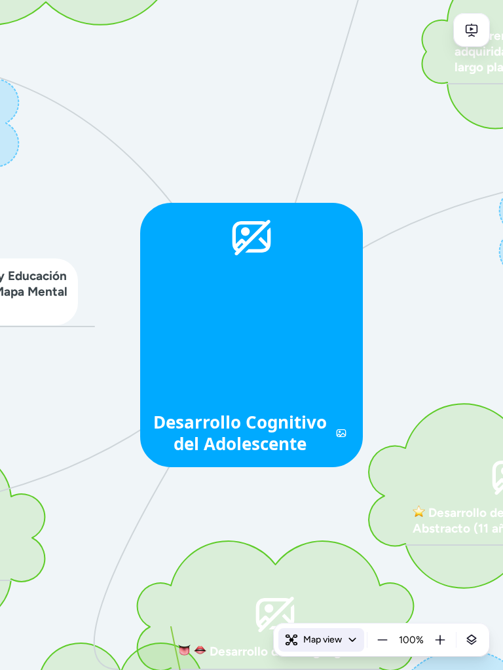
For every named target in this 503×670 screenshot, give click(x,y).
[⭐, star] (419, 513)
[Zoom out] (382, 640)
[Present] (471, 30)
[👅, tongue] (184, 652)
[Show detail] (471, 640)
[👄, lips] (200, 652)
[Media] (341, 433)
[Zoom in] (440, 640)
